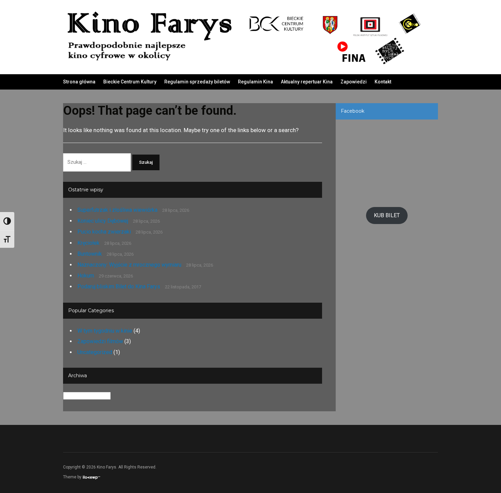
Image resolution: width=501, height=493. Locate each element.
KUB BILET (387, 215)
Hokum (85, 275)
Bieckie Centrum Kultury (129, 81)
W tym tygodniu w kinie (104, 331)
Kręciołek (88, 243)
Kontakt (383, 81)
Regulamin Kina (255, 81)
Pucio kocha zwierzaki (104, 231)
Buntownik (89, 254)
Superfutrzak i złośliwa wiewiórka (117, 210)
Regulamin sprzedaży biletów (197, 81)
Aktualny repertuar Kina (307, 81)
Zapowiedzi (353, 81)
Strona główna (79, 81)
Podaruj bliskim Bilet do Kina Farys (118, 286)
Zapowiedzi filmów (100, 341)
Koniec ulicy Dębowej (102, 221)
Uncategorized (94, 352)
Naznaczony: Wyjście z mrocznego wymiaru (129, 264)
